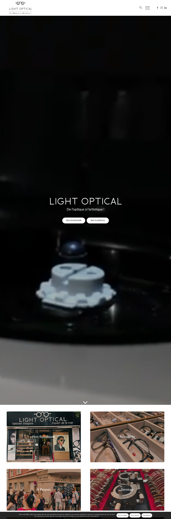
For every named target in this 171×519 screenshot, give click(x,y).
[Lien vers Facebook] (158, 8)
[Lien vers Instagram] (162, 8)
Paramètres (147, 515)
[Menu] (146, 8)
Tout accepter (122, 515)
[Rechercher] (141, 8)
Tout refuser (135, 515)
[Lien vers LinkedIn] (166, 8)
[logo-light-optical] (20, 8)
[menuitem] (141, 8)
